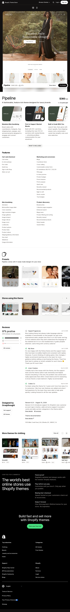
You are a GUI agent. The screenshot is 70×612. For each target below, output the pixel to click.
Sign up (64, 2)
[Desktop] (33, 7)
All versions (37, 411)
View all (56, 433)
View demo (52, 85)
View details (29, 411)
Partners (38, 571)
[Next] (66, 298)
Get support (7, 410)
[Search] (53, 2)
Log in (58, 2)
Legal (37, 574)
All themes (7, 414)
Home (4, 556)
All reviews (7, 348)
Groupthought (64, 102)
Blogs (3, 577)
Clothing (4, 547)
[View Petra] (30, 276)
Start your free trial (35, 526)
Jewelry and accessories (9, 553)
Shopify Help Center (8, 568)
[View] (10, 309)
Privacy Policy (6, 595)
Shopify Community (8, 574)
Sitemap (4, 604)
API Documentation (8, 571)
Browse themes (43, 2)
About (37, 568)
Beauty (4, 550)
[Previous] (62, 298)
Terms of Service (7, 591)
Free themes (39, 550)
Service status (40, 577)
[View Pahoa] (50, 276)
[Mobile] (37, 7)
